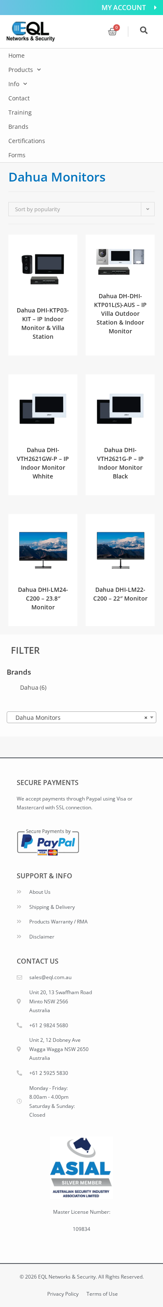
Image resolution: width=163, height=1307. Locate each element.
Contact (19, 98)
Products (20, 70)
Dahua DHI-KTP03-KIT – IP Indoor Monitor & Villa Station (43, 323)
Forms (16, 155)
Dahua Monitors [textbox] (79, 717)
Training (20, 112)
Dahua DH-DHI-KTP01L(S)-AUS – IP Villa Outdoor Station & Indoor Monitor (120, 313)
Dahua (33, 687)
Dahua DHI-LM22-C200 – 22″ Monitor (120, 594)
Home (16, 55)
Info (13, 84)
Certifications (26, 141)
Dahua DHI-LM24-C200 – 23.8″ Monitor (43, 598)
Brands (18, 126)
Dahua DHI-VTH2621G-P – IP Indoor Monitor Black (120, 463)
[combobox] (81, 717)
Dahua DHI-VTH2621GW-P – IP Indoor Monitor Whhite (43, 463)
